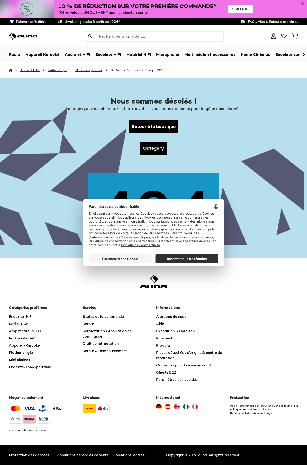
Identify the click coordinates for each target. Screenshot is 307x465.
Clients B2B (166, 372)
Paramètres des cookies (177, 379)
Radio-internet (21, 338)
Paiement (164, 338)
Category (153, 148)
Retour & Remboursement (105, 350)
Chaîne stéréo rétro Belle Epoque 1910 (137, 70)
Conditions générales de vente (83, 455)
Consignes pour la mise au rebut (183, 365)
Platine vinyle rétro (88, 70)
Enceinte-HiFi (20, 316)
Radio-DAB (19, 323)
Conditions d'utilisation (244, 413)
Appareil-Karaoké (24, 345)
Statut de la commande (103, 316)
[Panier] (295, 36)
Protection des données (29, 455)
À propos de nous (171, 316)
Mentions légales (130, 455)
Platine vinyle (57, 70)
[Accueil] (14, 70)
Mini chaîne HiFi (22, 359)
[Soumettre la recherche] (90, 36)
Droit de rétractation (101, 343)
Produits (163, 345)
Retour (88, 323)
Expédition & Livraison (175, 331)
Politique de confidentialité (247, 409)
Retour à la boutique (154, 126)
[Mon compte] (273, 36)
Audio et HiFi (30, 70)
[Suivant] (303, 54)
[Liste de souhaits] (284, 36)
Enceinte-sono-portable (30, 367)
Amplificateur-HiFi (25, 331)
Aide (160, 323)
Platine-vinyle (21, 352)
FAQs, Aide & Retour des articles (273, 22)
